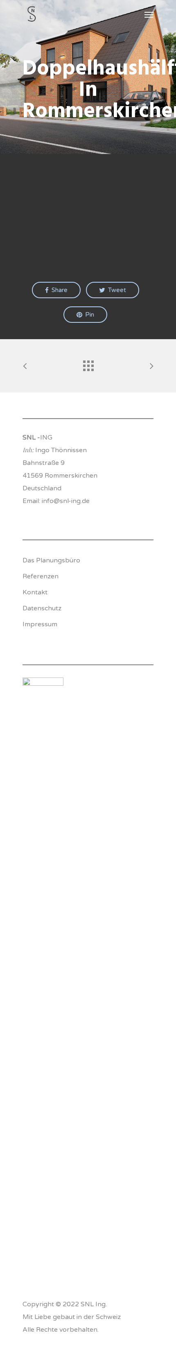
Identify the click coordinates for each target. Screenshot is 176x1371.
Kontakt (35, 592)
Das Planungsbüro (51, 560)
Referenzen (41, 576)
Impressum (40, 624)
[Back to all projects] (88, 364)
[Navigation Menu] (148, 14)
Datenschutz (42, 608)
